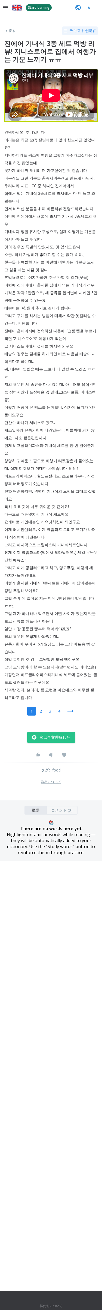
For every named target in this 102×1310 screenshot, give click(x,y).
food (56, 770)
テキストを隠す (82, 30)
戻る (12, 30)
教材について (51, 782)
